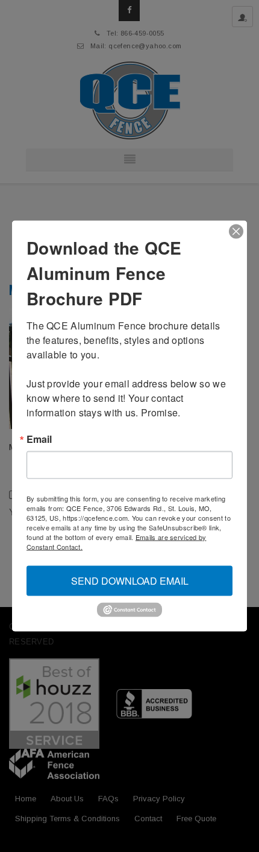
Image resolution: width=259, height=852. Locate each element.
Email (39, 439)
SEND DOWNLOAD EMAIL (130, 581)
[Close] (236, 231)
